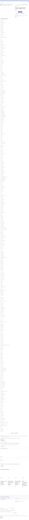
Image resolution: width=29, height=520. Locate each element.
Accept (2, 517)
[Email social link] (14, 0)
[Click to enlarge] (2, 4)
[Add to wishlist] (1, 480)
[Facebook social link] (13, 0)
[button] (1, 478)
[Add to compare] (5, 478)
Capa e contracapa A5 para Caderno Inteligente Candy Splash (24, 483)
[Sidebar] (1, 514)
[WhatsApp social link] (15, 0)
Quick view (3, 478)
